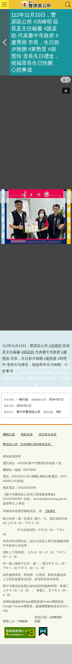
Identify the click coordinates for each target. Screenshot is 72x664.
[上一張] (4, 197)
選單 (4, 4)
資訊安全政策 (48, 434)
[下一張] (67, 197)
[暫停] (66, 91)
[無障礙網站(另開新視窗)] (20, 632)
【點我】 (50, 511)
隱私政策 (27, 434)
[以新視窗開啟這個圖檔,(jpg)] (36, 216)
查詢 (67, 4)
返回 (5, 42)
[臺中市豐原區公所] (36, 4)
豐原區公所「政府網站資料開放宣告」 (28, 444)
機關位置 (9, 434)
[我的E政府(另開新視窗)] (43, 631)
